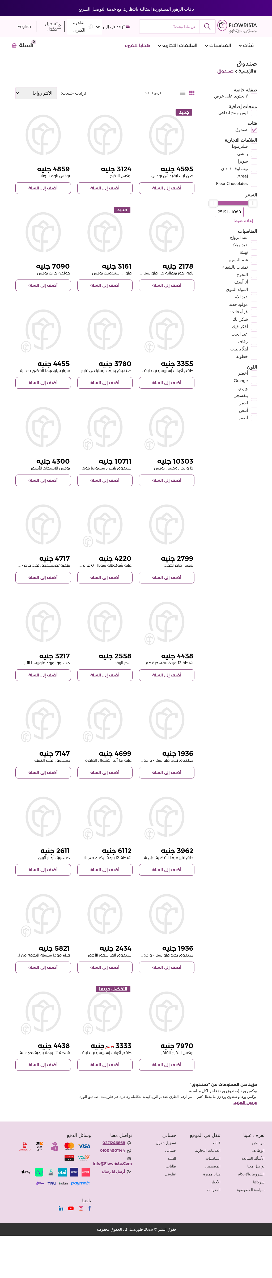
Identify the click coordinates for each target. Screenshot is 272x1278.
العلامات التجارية (179, 45)
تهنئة (244, 252)
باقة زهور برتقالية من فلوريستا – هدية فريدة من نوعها (147, 273)
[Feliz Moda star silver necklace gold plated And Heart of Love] (43, 914)
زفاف (243, 341)
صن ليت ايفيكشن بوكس (172, 175)
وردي (243, 388)
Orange (241, 380)
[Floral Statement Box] (105, 232)
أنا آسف (241, 282)
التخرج (242, 274)
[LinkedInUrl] (61, 1208)
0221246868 (114, 1142)
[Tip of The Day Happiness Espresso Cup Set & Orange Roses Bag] (105, 1011)
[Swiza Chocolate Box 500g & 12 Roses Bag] (105, 524)
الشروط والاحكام (251, 1174)
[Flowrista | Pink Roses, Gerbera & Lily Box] (105, 622)
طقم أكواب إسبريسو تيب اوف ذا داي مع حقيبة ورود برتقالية (79, 1052)
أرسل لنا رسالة (113, 1171)
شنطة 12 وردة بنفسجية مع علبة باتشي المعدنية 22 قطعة (142, 662)
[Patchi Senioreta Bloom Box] (105, 427)
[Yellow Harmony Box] (43, 427)
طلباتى (170, 1166)
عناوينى (170, 1174)
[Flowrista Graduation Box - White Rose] (166, 914)
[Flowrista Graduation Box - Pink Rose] (166, 719)
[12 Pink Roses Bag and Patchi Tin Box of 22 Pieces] (43, 1011)
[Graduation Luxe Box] (166, 524)
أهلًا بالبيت (239, 349)
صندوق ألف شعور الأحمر (109, 955)
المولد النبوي (237, 289)
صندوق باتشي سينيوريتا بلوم (106, 468)
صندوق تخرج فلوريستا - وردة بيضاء (162, 955)
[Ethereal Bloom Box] (43, 817)
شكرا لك (240, 319)
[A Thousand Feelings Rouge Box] (105, 914)
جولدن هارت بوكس (53, 273)
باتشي (242, 153)
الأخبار (215, 1182)
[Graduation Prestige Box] (166, 1011)
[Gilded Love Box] (43, 719)
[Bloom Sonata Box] (43, 135)
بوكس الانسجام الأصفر (50, 468)
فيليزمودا (240, 146)
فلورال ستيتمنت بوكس (111, 273)
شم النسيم (238, 259)
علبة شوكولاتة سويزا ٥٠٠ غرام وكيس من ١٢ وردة (91, 565)
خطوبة (242, 356)
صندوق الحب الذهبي (51, 760)
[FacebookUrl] (89, 1208)
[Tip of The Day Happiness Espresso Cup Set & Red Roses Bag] (166, 329)
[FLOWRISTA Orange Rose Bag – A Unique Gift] (166, 232)
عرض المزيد (245, 1102)
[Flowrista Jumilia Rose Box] (105, 329)
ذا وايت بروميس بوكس (173, 468)
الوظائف (258, 1150)
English (24, 26)
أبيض (243, 410)
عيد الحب (239, 334)
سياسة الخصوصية (251, 1189)
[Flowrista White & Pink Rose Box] (43, 622)
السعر (251, 194)
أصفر (243, 418)
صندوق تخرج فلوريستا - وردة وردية (163, 760)
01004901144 (112, 1150)
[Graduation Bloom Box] (105, 135)
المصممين (212, 1166)
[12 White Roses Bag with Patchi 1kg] (105, 817)
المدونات (213, 1189)
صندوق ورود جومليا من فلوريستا (102, 370)
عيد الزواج (239, 237)
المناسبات (220, 45)
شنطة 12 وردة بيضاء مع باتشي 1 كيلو (99, 857)
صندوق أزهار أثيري (54, 857)
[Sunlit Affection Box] (166, 135)
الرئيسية (246, 71)
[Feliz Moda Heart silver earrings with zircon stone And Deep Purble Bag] (166, 817)
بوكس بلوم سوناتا (55, 175)
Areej (242, 176)
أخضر (243, 373)
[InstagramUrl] (81, 1208)
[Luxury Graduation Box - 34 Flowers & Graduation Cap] (43, 524)
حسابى (170, 1150)
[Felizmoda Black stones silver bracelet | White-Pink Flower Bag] (43, 329)
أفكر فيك (240, 326)
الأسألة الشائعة (253, 1158)
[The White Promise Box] (166, 427)
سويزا (243, 161)
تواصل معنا (256, 1166)
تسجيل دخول (51, 26)
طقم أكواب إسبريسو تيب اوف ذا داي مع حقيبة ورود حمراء (142, 370)
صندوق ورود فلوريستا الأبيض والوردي (36, 662)
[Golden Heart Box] (43, 232)
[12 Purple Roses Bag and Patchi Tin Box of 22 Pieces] (166, 622)
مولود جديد (238, 304)
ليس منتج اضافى (233, 113)
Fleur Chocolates (232, 183)
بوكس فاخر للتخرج (178, 565)
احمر (243, 403)
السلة (171, 1158)
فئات (248, 45)
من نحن (258, 1142)
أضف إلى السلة (166, 188)
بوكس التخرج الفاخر (177, 1052)
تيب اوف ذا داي (234, 168)
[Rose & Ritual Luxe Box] (105, 719)
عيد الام (241, 297)
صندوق (241, 129)
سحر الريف (123, 662)
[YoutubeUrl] (71, 1208)
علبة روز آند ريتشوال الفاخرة (108, 760)
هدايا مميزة (137, 45)
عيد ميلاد (240, 245)
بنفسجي (240, 395)
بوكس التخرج (120, 175)
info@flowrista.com (112, 1163)
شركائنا (259, 1182)
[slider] (252, 203)
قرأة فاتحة (239, 312)
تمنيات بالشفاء (235, 267)
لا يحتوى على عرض (231, 96)
